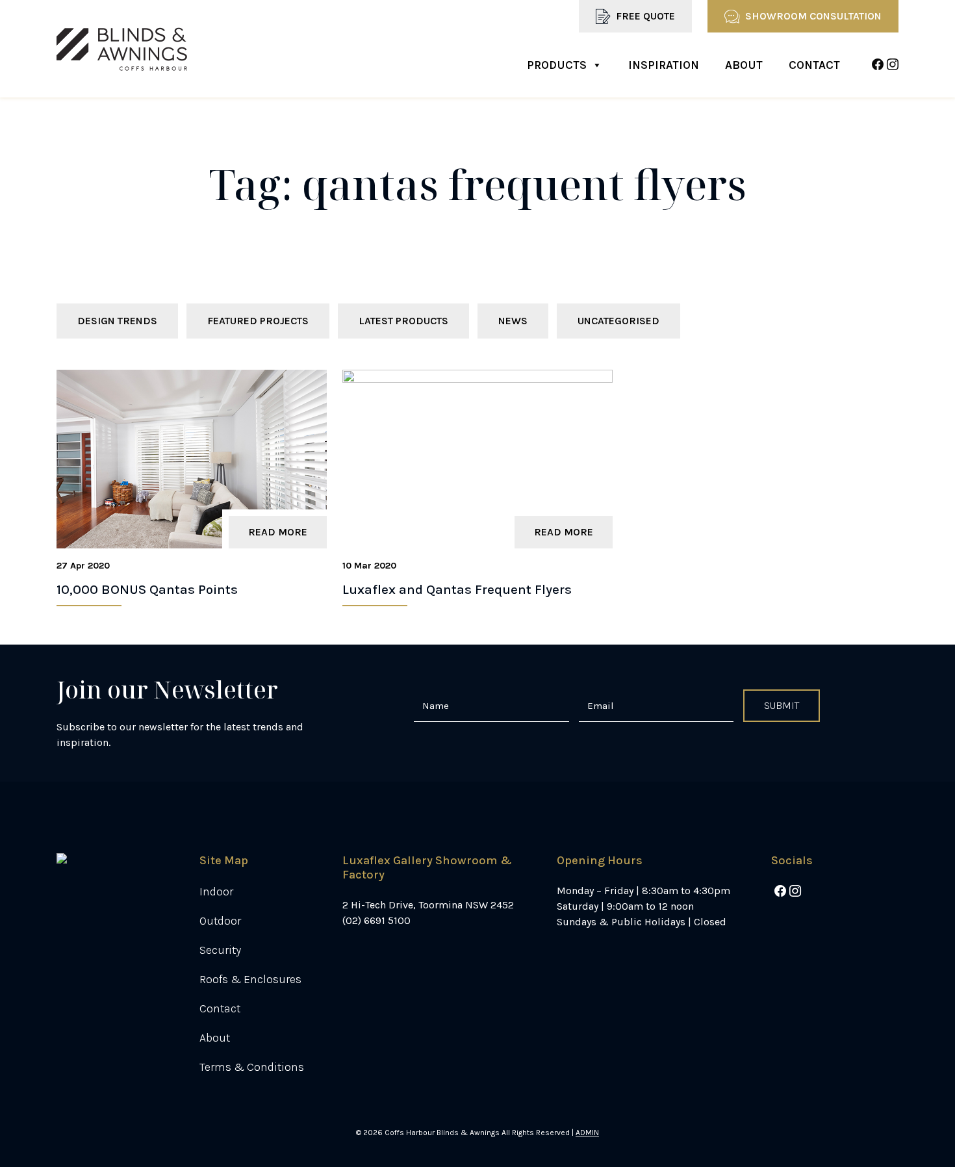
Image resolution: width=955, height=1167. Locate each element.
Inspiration (663, 65)
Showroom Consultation (813, 16)
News (513, 320)
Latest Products (403, 320)
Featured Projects (258, 320)
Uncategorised (618, 320)
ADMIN (587, 1132)
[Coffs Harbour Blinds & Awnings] (122, 49)
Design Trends (117, 320)
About (744, 65)
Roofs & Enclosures (250, 979)
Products (557, 65)
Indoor (216, 891)
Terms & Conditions (251, 1067)
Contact (814, 65)
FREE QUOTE (645, 16)
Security (220, 950)
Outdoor (220, 921)
